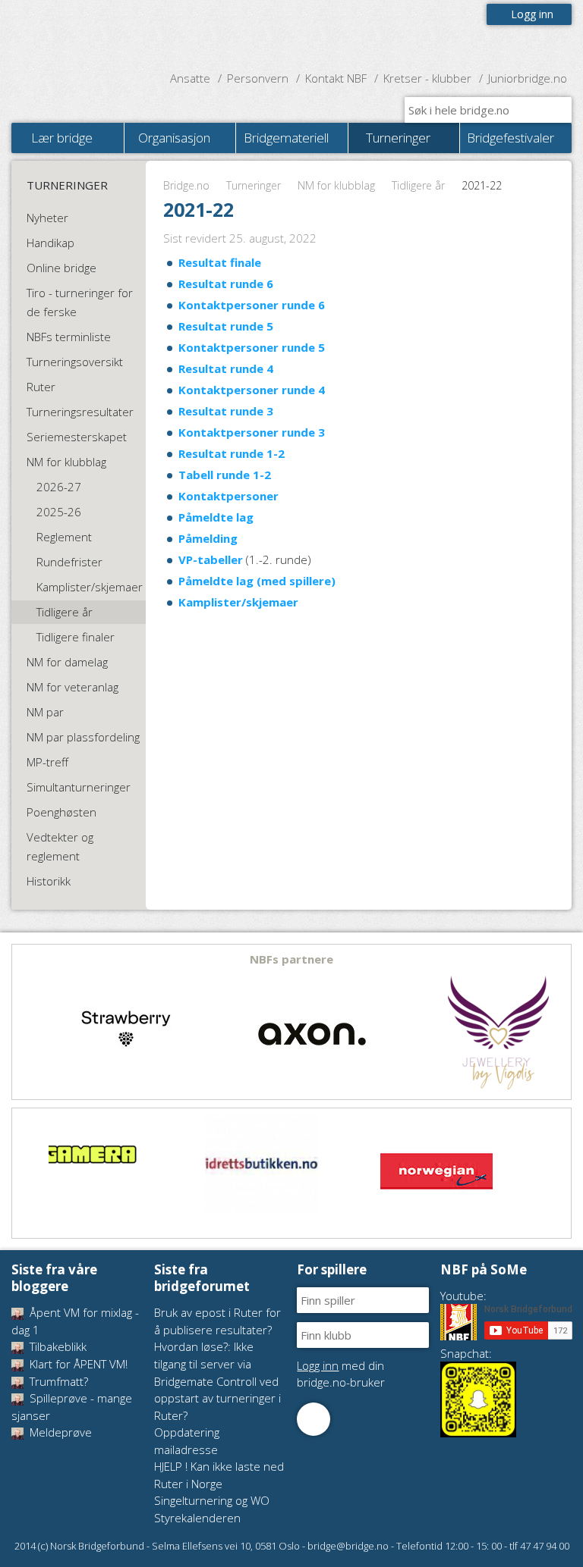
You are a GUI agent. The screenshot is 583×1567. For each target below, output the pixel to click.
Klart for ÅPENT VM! (77, 1363)
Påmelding (208, 538)
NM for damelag (67, 661)
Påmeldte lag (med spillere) (257, 580)
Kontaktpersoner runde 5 (251, 347)
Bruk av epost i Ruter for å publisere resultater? (217, 1321)
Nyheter (47, 217)
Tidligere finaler (75, 636)
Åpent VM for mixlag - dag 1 (75, 1321)
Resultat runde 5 (225, 326)
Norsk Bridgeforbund (108, 34)
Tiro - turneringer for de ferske (80, 302)
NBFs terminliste (69, 336)
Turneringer (253, 185)
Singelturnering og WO (211, 1500)
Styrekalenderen (197, 1517)
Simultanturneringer (79, 786)
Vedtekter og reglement (60, 846)
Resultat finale (219, 262)
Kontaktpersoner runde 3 (251, 432)
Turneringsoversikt (75, 361)
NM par (45, 711)
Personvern (257, 78)
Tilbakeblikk (57, 1346)
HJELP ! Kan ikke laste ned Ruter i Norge (219, 1475)
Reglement (64, 536)
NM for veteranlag (72, 686)
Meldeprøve (59, 1432)
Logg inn (532, 14)
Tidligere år (418, 185)
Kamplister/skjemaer (238, 602)
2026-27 (58, 486)
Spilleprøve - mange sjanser (71, 1406)
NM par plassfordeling (83, 736)
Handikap (50, 242)
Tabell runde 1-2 (224, 474)
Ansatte (190, 78)
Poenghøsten (61, 812)
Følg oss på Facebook (313, 1419)
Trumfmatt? (57, 1381)
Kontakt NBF (336, 78)
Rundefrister (69, 561)
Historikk (49, 880)
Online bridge (61, 267)
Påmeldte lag (216, 517)
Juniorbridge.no (527, 78)
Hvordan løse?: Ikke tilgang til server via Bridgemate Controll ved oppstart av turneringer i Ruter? (217, 1380)
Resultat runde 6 (225, 283)
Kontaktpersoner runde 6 (251, 304)
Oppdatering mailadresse (186, 1440)
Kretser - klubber (427, 78)
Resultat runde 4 (225, 368)
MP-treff (47, 761)
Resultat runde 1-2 (231, 453)
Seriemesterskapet (77, 436)
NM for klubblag (336, 185)
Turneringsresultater (80, 411)
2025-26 (58, 511)
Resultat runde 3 (225, 410)
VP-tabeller (210, 559)
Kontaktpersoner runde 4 (251, 389)
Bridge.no (186, 185)
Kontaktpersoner (228, 495)
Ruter (41, 386)
